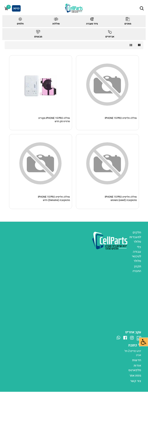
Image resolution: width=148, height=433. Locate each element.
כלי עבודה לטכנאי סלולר (136, 254)
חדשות (136, 360)
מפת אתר (135, 375)
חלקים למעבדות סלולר (135, 237)
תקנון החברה (137, 268)
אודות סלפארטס (134, 368)
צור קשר (135, 381)
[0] (6, 8)
